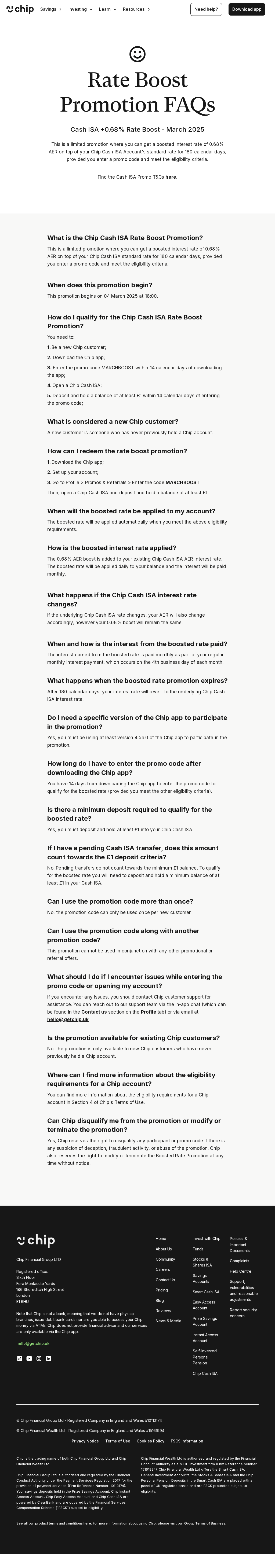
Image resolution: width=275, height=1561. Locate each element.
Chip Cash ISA (205, 1373)
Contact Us (165, 1279)
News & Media (168, 1321)
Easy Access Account (204, 1305)
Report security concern (243, 1313)
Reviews (163, 1310)
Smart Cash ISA (206, 1292)
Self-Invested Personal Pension (205, 1357)
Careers (163, 1269)
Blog (160, 1300)
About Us (164, 1249)
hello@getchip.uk (32, 1343)
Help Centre (240, 1271)
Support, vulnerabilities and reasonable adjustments (244, 1290)
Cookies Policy (150, 1441)
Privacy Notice (85, 1441)
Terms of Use (117, 1441)
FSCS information (187, 1441)
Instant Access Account (205, 1337)
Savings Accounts (201, 1278)
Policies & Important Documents (240, 1244)
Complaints (239, 1260)
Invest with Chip (206, 1238)
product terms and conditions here (63, 1523)
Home (161, 1238)
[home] (20, 9)
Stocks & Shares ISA (202, 1262)
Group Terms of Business (204, 1523)
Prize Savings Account (205, 1321)
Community (165, 1259)
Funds (198, 1249)
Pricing (162, 1290)
